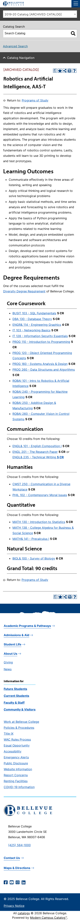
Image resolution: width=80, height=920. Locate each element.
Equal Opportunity (17, 745)
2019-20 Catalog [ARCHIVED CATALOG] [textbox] (33, 14)
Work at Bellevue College (21, 722)
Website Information (18, 769)
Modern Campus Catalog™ (48, 917)
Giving (8, 662)
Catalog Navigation (20, 58)
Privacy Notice (14, 906)
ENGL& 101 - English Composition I (37, 446)
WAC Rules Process (17, 739)
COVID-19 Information (19, 787)
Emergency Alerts (16, 757)
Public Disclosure (16, 763)
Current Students (16, 696)
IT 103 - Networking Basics (31, 330)
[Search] (73, 33)
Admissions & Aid (16, 635)
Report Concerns (16, 775)
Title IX (8, 733)
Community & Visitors (20, 709)
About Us (10, 653)
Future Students (15, 689)
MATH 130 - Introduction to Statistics (38, 522)
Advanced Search (15, 46)
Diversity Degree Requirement (24, 291)
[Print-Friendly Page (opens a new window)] (70, 71)
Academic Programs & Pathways (27, 626)
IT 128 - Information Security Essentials (40, 336)
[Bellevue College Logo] (12, 3)
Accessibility (12, 751)
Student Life (12, 644)
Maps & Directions (17, 868)
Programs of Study (35, 100)
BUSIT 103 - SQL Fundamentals (34, 313)
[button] (75, 3)
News (8, 669)
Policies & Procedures (19, 727)
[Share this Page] (65, 71)
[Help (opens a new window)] (74, 71)
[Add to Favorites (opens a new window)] (60, 71)
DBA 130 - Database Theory (32, 319)
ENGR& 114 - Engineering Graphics (36, 325)
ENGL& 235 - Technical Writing (38, 457)
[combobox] (40, 14)
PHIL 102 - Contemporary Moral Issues (39, 495)
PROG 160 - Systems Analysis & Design (40, 364)
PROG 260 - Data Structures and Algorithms (43, 369)
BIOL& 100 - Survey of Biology (33, 558)
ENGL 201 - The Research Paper (35, 452)
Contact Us (12, 858)
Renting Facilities (16, 781)
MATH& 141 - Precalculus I (30, 539)
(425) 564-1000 (19, 845)
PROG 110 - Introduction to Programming (41, 342)
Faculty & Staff (14, 702)
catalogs (24, 913)
